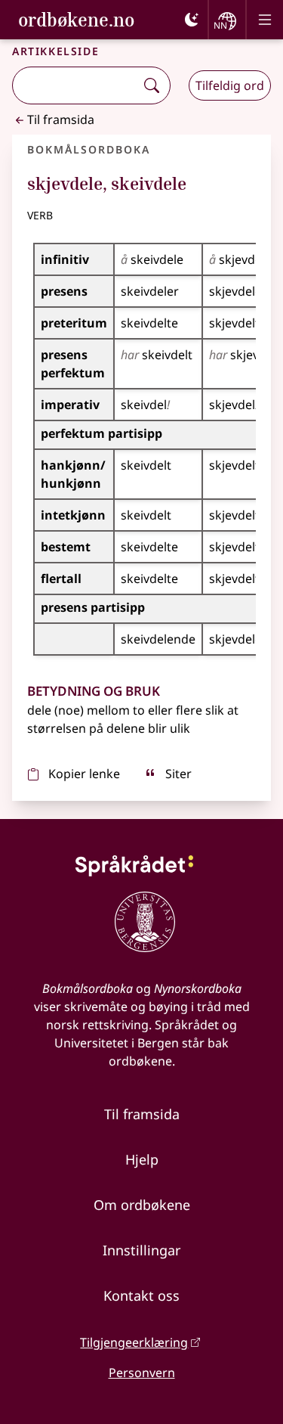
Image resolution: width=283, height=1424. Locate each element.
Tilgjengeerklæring (134, 1342)
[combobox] (75, 85)
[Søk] (151, 85)
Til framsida (60, 119)
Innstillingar (141, 1250)
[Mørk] (191, 19)
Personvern (142, 1372)
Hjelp (141, 1159)
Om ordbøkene (142, 1205)
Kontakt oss (141, 1295)
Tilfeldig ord (229, 85)
